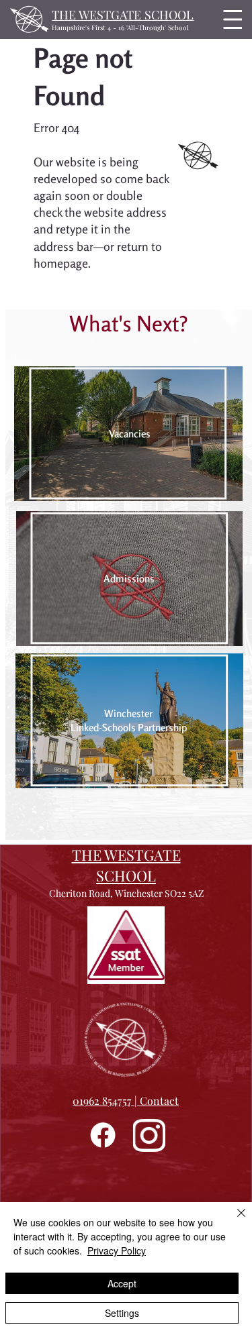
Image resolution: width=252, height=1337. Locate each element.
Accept (122, 1283)
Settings (122, 1313)
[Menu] (229, 19)
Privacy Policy (116, 1250)
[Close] (233, 1221)
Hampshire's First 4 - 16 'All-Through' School (120, 27)
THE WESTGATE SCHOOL (123, 14)
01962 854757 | (106, 1100)
